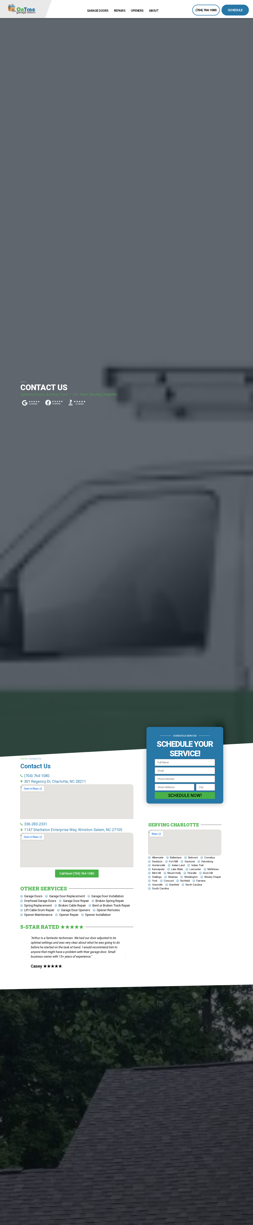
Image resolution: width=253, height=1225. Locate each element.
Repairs (119, 10)
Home (23, 758)
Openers (137, 10)
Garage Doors (97, 10)
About (154, 10)
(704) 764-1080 (206, 10)
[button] (28, 955)
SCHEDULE (235, 10)
